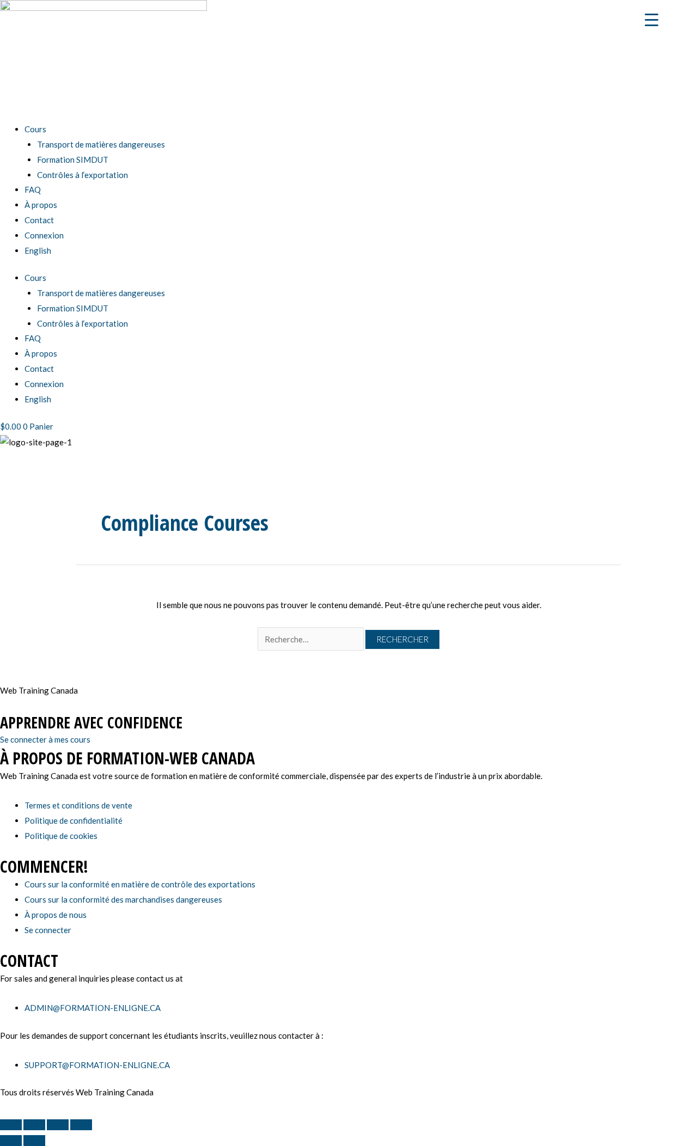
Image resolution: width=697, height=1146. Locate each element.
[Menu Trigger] (651, 19)
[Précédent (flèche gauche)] (11, 1140)
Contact (39, 220)
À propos (41, 205)
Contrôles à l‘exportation (82, 175)
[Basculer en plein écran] (34, 1124)
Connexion (44, 235)
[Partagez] (58, 1124)
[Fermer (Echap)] (81, 1124)
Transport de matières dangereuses (101, 144)
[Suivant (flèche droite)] (34, 1140)
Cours (35, 129)
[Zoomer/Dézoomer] (11, 1124)
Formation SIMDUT (72, 159)
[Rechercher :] (311, 639)
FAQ (33, 189)
